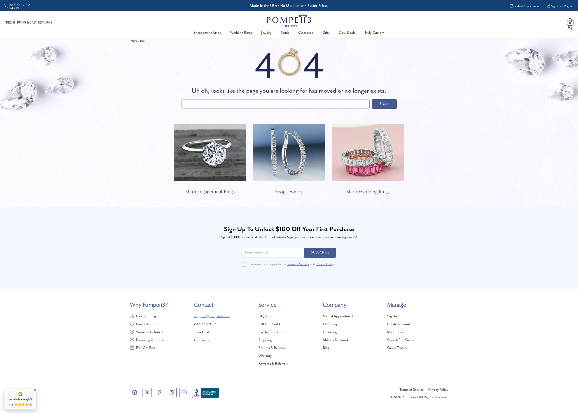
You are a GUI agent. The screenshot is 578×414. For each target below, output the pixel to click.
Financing (330, 332)
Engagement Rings (207, 33)
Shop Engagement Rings (210, 191)
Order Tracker (397, 348)
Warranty (265, 356)
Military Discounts (336, 340)
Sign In (555, 6)
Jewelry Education (271, 332)
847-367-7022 (205, 324)
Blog (326, 348)
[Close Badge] (35, 390)
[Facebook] (134, 392)
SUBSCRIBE (320, 253)
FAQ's (263, 316)
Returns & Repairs (272, 348)
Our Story (330, 324)
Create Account (398, 324)
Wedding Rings (241, 33)
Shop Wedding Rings (368, 192)
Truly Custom (374, 33)
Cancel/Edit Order (400, 340)
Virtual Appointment (338, 316)
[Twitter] (147, 392)
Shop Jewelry (289, 192)
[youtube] (184, 392)
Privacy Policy (325, 264)
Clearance (305, 33)
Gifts (326, 33)
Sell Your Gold (269, 324)
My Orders (395, 332)
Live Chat (202, 332)
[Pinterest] (159, 392)
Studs (285, 33)
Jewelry (266, 33)
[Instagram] (172, 392)
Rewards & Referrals (273, 364)
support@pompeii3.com (212, 316)
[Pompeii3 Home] (289, 20)
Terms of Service (298, 264)
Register (568, 6)
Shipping (265, 340)
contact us (202, 340)
